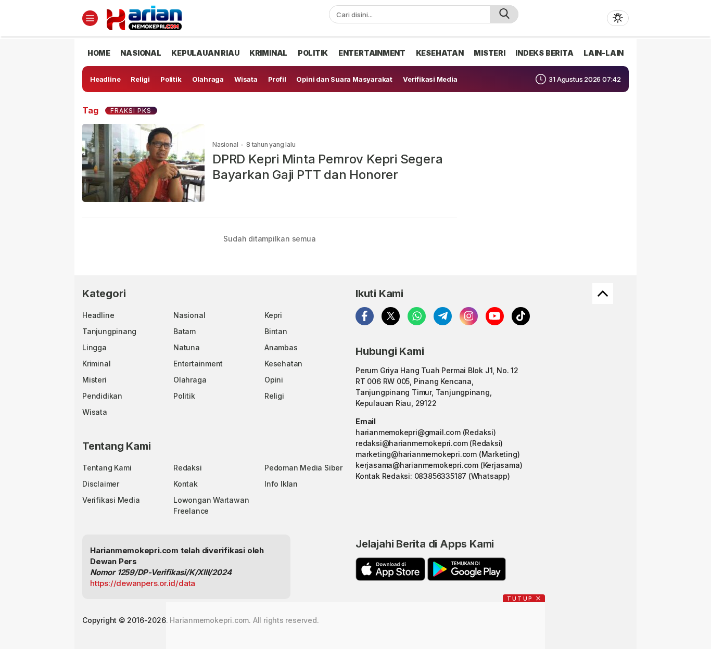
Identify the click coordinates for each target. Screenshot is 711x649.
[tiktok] (521, 316)
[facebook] (364, 316)
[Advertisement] (355, 625)
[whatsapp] (417, 316)
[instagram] (469, 316)
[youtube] (495, 316)
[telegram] (443, 316)
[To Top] (602, 293)
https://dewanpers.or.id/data (142, 583)
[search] (504, 14)
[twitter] (391, 316)
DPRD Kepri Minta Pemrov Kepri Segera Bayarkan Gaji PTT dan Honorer (327, 166)
